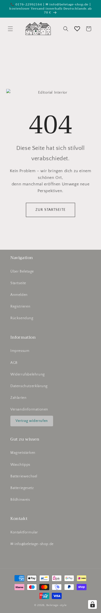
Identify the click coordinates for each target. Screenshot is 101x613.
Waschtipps (20, 465)
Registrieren (20, 306)
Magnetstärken (22, 453)
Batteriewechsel (23, 476)
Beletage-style (56, 605)
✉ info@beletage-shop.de (32, 544)
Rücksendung (21, 318)
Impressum (19, 351)
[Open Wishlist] (77, 28)
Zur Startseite (50, 210)
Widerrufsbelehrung (27, 374)
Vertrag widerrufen (32, 421)
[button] (10, 28)
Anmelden (19, 295)
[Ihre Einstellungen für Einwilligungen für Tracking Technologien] (92, 604)
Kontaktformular (24, 532)
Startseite (18, 283)
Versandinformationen (29, 409)
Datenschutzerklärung (29, 386)
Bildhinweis (20, 500)
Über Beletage (22, 271)
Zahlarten (18, 398)
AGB (14, 363)
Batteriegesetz (22, 488)
